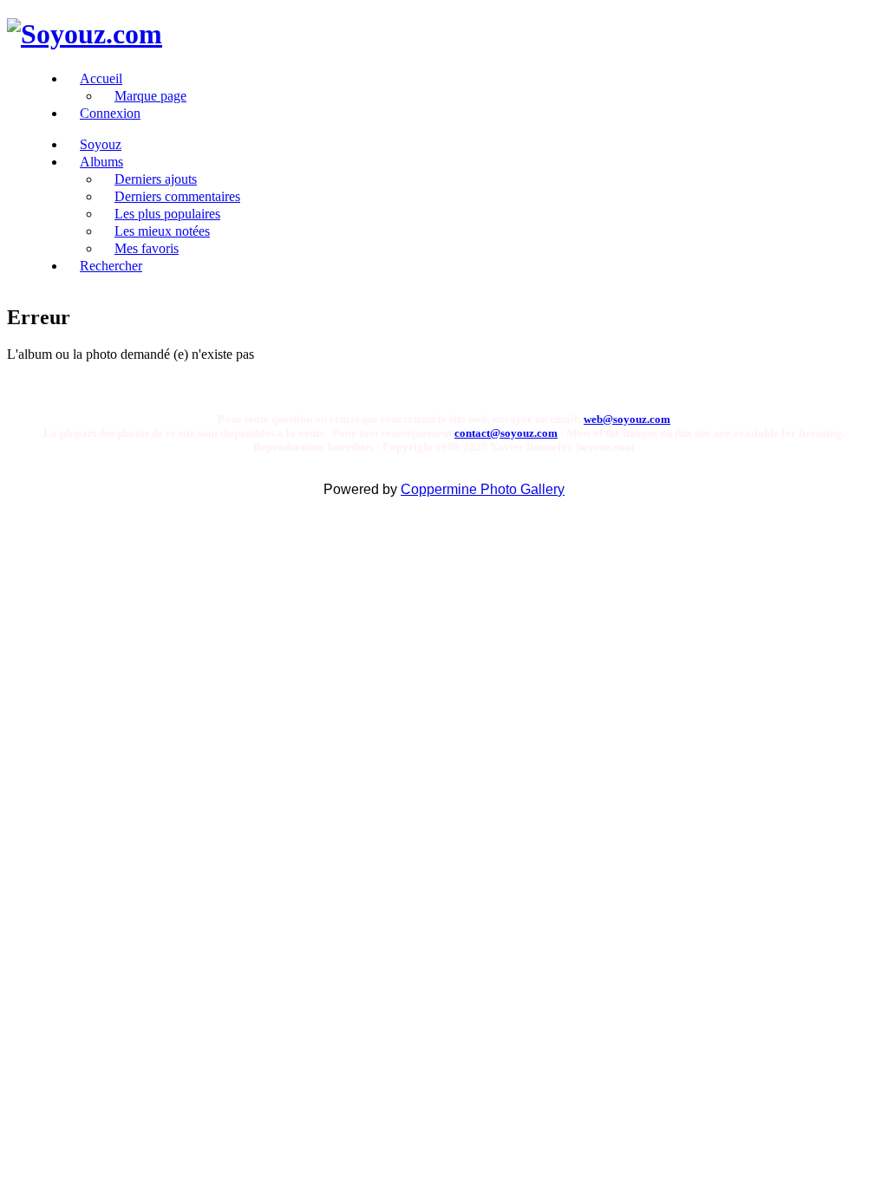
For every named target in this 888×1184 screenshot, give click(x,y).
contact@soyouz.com (506, 432)
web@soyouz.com (627, 419)
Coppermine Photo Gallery (483, 489)
